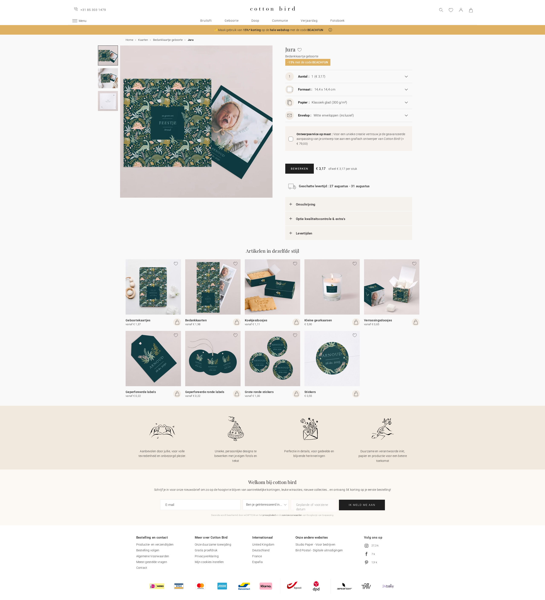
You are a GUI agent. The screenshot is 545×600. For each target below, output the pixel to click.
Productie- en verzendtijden (155, 544)
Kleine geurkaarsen (318, 320)
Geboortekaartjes (138, 320)
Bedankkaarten (196, 320)
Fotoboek (337, 20)
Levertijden (304, 233)
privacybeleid (269, 515)
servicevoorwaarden (292, 515)
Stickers (310, 392)
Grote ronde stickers (259, 392)
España (257, 562)
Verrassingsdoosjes (378, 320)
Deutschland (261, 550)
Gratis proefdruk (206, 550)
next (122, 124)
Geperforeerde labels (141, 392)
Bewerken (299, 168)
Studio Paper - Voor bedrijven (315, 544)
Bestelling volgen (147, 550)
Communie (280, 20)
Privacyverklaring (207, 556)
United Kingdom (263, 544)
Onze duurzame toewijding (213, 544)
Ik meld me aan (362, 504)
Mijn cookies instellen (209, 562)
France (257, 556)
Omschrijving (306, 204)
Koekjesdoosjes (256, 320)
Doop (255, 20)
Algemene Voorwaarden (152, 556)
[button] (330, 30)
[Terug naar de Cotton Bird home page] (272, 14)
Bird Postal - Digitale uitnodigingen (319, 550)
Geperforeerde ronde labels (204, 392)
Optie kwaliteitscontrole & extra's (320, 219)
